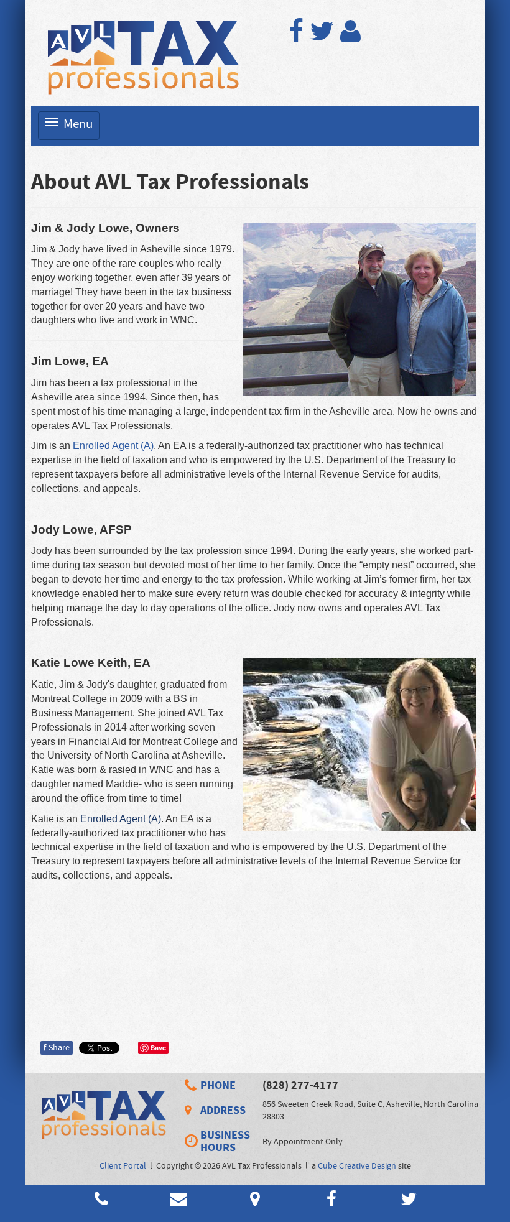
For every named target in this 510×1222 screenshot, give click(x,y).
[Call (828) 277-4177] (101, 1202)
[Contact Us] (178, 1202)
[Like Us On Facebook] (296, 38)
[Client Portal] (350, 38)
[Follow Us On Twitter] (322, 38)
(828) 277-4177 (300, 1085)
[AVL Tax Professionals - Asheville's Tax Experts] (140, 56)
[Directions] (255, 1202)
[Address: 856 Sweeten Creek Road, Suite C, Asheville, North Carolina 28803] (192, 1110)
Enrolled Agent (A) (113, 445)
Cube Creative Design (357, 1166)
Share (57, 1047)
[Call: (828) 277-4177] (192, 1085)
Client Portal (123, 1166)
